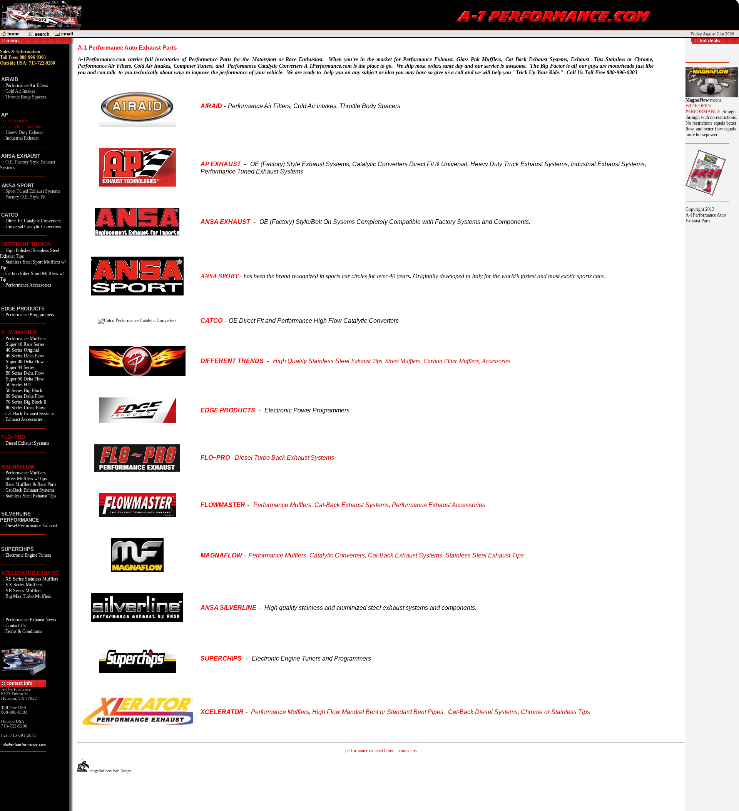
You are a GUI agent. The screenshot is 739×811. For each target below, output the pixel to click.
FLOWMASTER (19, 332)
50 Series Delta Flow (24, 373)
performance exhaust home (369, 750)
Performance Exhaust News (30, 619)
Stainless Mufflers (42, 579)
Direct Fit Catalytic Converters (33, 221)
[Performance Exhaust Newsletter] (705, 194)
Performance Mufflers (25, 338)
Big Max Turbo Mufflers (27, 596)
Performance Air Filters (26, 85)
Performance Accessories (28, 285)
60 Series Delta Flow (24, 396)
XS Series (14, 579)
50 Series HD (18, 384)
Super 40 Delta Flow (24, 361)
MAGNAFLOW (17, 467)
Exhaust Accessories (23, 419)
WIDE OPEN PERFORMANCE (702, 108)
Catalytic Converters (23, 126)
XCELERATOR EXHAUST (30, 573)
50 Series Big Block (23, 390)
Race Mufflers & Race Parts (30, 484)
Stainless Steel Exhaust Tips (30, 496)
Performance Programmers (29, 314)
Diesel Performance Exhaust (30, 525)
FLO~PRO (13, 437)
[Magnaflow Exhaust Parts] (137, 570)
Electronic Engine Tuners (27, 555)
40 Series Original (22, 350)
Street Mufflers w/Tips (25, 478)
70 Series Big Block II (26, 402)
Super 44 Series (20, 367)
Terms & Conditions (23, 631)
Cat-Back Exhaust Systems (29, 413)
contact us (408, 750)
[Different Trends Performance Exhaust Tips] (137, 374)
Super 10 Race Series (25, 344)
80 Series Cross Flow (25, 408)
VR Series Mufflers (23, 590)
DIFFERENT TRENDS (26, 244)
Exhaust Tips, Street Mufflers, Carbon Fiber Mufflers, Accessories (430, 361)
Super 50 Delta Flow (24, 379)
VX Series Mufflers (23, 584)
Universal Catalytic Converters (33, 226)
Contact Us (15, 625)
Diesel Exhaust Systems (26, 443)
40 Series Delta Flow (24, 356)
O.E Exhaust (16, 120)
